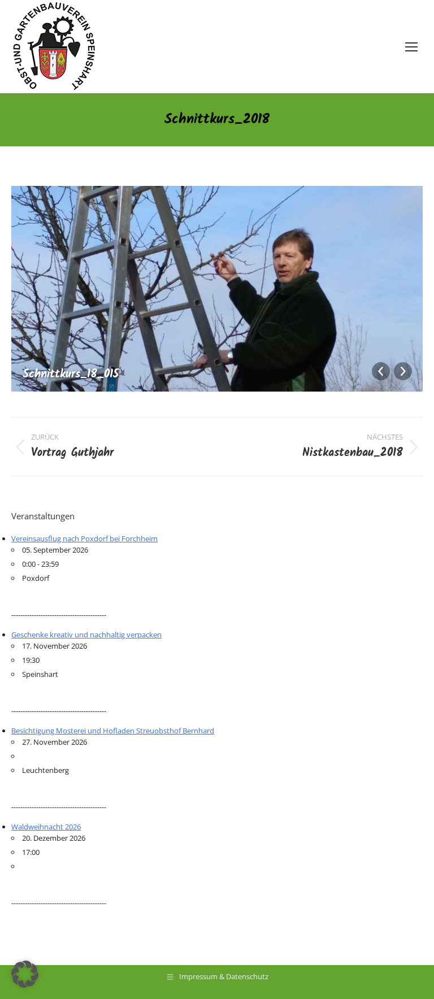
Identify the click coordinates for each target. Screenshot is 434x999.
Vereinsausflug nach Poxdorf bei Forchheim (84, 538)
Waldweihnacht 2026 (46, 827)
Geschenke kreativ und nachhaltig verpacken (86, 634)
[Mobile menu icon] (411, 47)
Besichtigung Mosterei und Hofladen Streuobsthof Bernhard (112, 731)
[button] (25, 974)
